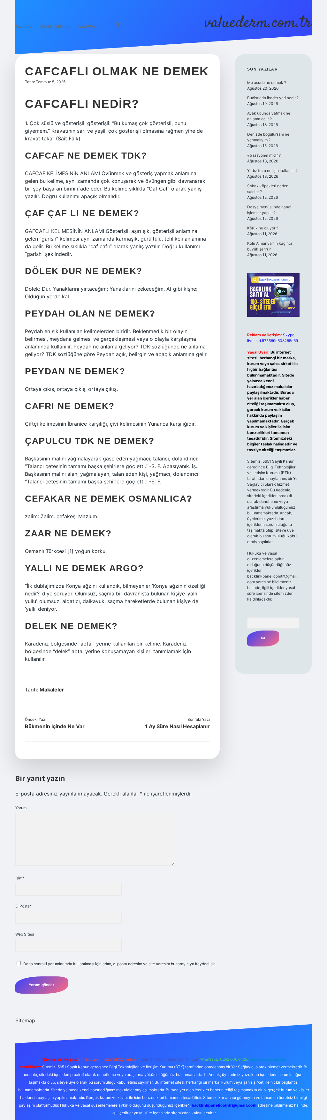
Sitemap (25, 1020)
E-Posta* (23, 906)
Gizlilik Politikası (55, 26)
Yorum (21, 807)
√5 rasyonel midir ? (264, 155)
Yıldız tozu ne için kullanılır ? (272, 170)
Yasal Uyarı (88, 26)
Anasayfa (23, 26)
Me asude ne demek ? (266, 82)
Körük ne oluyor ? (262, 228)
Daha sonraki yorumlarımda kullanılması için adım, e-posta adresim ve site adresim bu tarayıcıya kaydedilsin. (120, 963)
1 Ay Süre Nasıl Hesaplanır (177, 726)
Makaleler (52, 689)
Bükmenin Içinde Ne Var (55, 726)
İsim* (19, 878)
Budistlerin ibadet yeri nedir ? (273, 97)
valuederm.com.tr (258, 23)
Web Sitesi (24, 934)
